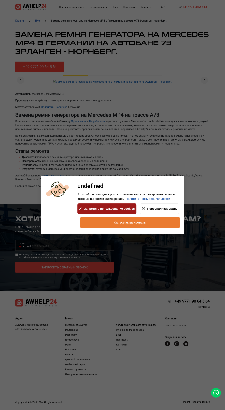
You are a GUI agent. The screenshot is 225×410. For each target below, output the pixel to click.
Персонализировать (162, 208)
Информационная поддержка (81, 374)
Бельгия (69, 354)
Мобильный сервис (75, 364)
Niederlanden (72, 339)
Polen (68, 344)
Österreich (70, 349)
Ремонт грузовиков (75, 369)
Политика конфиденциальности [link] (148, 198)
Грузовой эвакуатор (76, 325)
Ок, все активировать (130, 222)
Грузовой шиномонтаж (77, 359)
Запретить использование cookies (109, 208)
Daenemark (71, 334)
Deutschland (71, 330)
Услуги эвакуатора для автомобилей (136, 325)
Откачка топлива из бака (130, 330)
